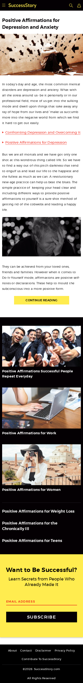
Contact (26, 650)
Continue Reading (41, 300)
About (12, 650)
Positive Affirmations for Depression (36, 142)
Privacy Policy (65, 650)
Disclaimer (43, 650)
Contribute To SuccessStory (41, 659)
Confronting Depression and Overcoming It (42, 132)
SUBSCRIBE (41, 617)
